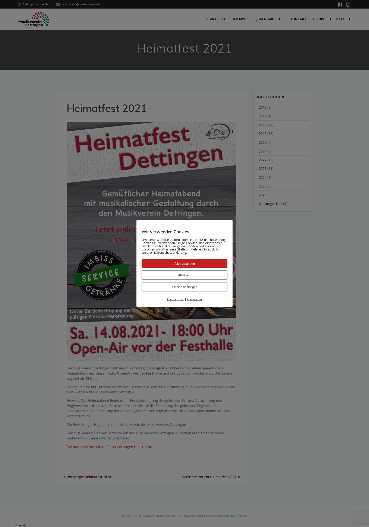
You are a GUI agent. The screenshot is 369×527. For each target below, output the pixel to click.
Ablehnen (184, 275)
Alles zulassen (184, 263)
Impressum (194, 299)
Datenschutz (175, 299)
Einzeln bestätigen (184, 287)
